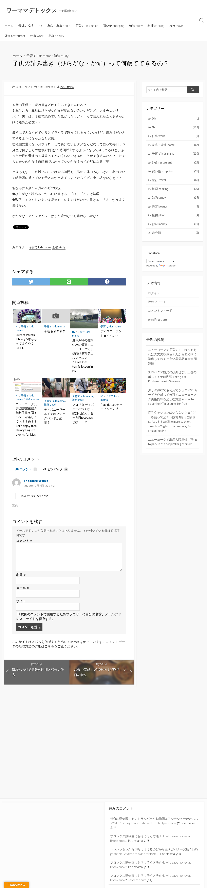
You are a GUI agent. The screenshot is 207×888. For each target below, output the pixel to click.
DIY (175, 118)
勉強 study (136, 25)
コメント (27, 469)
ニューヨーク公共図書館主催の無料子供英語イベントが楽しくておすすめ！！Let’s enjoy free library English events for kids (26, 419)
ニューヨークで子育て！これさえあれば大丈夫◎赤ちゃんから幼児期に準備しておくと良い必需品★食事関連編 (172, 356)
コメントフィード (160, 310)
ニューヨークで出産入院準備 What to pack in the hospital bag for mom (172, 442)
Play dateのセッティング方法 (111, 407)
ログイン (154, 293)
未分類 (175, 233)
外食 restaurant (14, 36)
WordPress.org (157, 319)
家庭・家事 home (58, 25)
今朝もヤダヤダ (54, 331)
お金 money (32, 399)
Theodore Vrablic (36, 481)
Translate (170, 265)
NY (40, 25)
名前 (21, 575)
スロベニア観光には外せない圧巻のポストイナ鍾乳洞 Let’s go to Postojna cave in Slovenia (172, 376)
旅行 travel (176, 25)
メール (22, 588)
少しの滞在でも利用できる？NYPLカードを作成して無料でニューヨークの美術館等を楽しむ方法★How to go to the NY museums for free (172, 397)
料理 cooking (156, 25)
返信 (15, 505)
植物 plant (175, 215)
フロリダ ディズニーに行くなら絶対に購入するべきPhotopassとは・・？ (83, 413)
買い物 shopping (113, 25)
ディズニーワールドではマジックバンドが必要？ (54, 416)
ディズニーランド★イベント (111, 333)
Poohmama (67, 86)
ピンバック (57, 469)
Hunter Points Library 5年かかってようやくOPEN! (26, 341)
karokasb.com (137, 880)
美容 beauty (56, 36)
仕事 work (36, 36)
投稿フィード (157, 302)
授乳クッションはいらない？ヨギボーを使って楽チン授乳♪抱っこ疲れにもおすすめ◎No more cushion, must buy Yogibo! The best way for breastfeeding (172, 422)
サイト (21, 601)
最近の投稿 (26, 25)
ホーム (9, 25)
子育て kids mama (86, 25)
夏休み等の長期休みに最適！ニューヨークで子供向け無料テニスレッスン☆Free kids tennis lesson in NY (82, 355)
